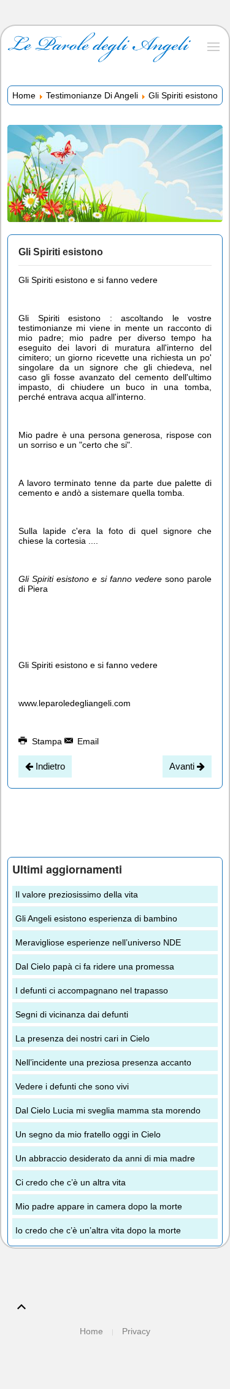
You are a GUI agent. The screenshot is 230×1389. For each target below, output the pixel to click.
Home (24, 95)
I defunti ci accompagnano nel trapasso (91, 990)
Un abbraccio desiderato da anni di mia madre (105, 1158)
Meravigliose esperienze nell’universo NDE (98, 942)
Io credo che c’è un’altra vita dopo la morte (98, 1230)
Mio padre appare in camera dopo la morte (98, 1206)
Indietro (49, 766)
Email (87, 741)
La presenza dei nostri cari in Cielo (82, 1038)
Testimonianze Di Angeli (92, 95)
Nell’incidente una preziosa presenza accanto (103, 1062)
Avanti (183, 766)
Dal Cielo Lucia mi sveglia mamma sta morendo (108, 1110)
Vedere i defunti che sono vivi (72, 1086)
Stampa (46, 741)
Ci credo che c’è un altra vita (70, 1182)
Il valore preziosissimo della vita (76, 894)
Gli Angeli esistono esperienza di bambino (96, 918)
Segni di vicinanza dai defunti (71, 1014)
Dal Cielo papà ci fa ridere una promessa (94, 966)
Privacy (136, 1331)
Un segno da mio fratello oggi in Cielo (88, 1134)
